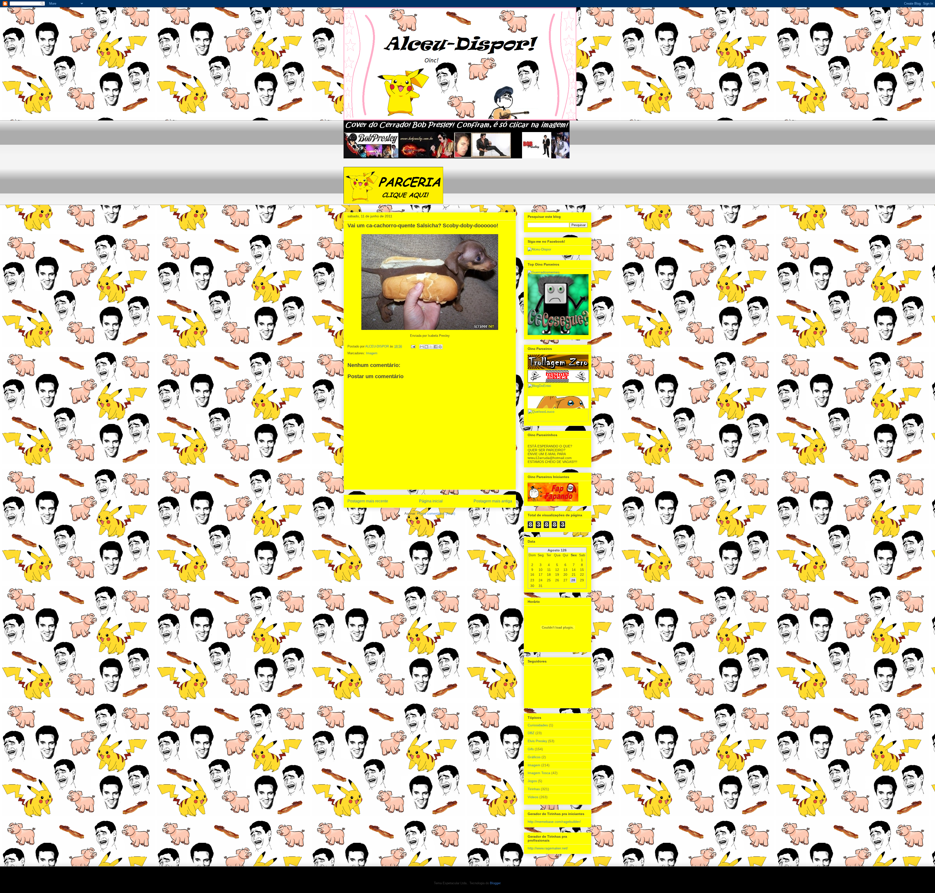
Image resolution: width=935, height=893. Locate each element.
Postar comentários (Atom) (436, 513)
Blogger (495, 883)
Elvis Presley (537, 741)
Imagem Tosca (539, 773)
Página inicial (431, 501)
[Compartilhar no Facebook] (435, 346)
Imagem (371, 353)
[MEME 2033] (558, 381)
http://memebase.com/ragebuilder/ (554, 822)
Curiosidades (538, 725)
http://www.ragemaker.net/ (548, 848)
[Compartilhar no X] (431, 346)
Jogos (532, 781)
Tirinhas (534, 789)
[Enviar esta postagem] (412, 346)
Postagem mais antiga (493, 501)
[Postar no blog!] (426, 346)
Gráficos (534, 757)
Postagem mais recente (367, 501)
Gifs (531, 749)
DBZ (531, 733)
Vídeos (533, 797)
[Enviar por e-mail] (421, 346)
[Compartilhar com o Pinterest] (440, 346)
